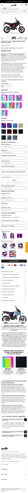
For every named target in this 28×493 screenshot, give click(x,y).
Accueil (2, 9)
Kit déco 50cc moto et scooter (12, 9)
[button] (7, 8)
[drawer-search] (22, 5)
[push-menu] (2, 5)
